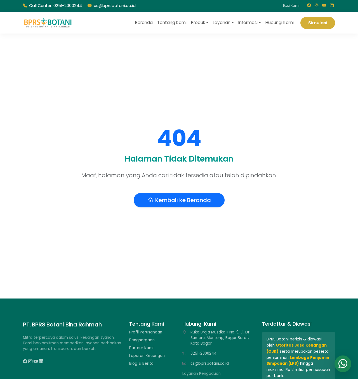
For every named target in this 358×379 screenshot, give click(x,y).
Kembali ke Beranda (183, 200)
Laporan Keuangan (147, 355)
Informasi (248, 22)
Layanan (221, 22)
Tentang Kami (172, 22)
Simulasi (317, 22)
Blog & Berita (141, 363)
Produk (198, 22)
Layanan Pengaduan (201, 373)
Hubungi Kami (279, 22)
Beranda (144, 22)
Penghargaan (142, 340)
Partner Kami (141, 347)
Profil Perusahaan (145, 332)
